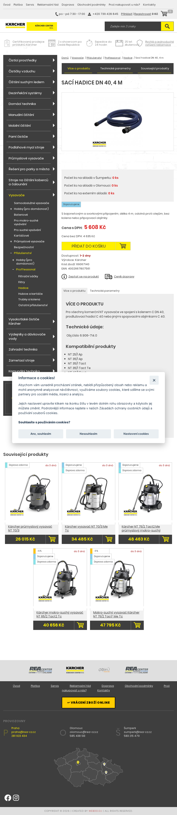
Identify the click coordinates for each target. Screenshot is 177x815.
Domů (65, 57)
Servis (30, 4)
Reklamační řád (47, 4)
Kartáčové (21, 236)
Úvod (6, 4)
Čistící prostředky (22, 60)
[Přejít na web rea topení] (136, 672)
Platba (18, 4)
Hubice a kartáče (30, 294)
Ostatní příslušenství (32, 305)
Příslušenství (23, 253)
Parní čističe (18, 136)
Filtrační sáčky (28, 276)
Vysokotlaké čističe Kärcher (24, 321)
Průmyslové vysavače (26, 158)
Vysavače (17, 195)
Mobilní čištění (20, 125)
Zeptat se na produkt (83, 276)
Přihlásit (126, 14)
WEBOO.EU (95, 811)
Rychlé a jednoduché (159, 43)
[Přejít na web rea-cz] (40, 672)
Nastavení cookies (136, 433)
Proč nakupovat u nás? (124, 4)
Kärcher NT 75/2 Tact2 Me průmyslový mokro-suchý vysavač (141, 530)
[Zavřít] (154, 380)
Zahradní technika (23, 349)
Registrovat (142, 14)
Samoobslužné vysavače (31, 203)
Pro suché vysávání (27, 230)
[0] (164, 14)
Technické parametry (115, 68)
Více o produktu (79, 68)
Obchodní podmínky (91, 4)
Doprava (68, 4)
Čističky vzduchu (22, 71)
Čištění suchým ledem (26, 82)
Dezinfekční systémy (25, 93)
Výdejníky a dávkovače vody (27, 336)
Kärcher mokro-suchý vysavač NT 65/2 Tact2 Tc (59, 614)
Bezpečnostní (24, 247)
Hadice (23, 288)
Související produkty (155, 68)
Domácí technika (22, 103)
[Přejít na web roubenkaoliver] (104, 672)
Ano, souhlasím (40, 433)
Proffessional (25, 269)
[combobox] (133, 26)
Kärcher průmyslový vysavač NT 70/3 (30, 528)
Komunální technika (24, 371)
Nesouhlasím (88, 433)
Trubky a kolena (29, 299)
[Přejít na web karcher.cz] (75, 672)
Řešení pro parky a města (29, 169)
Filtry (21, 282)
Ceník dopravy (124, 276)
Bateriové (21, 215)
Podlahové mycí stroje (26, 147)
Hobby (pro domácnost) (31, 209)
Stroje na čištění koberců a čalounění (28, 182)
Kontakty (149, 4)
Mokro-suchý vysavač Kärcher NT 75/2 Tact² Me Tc (116, 614)
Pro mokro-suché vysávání (26, 222)
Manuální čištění (21, 114)
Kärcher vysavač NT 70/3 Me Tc (86, 528)
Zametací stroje (22, 360)
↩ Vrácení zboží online (88, 702)
